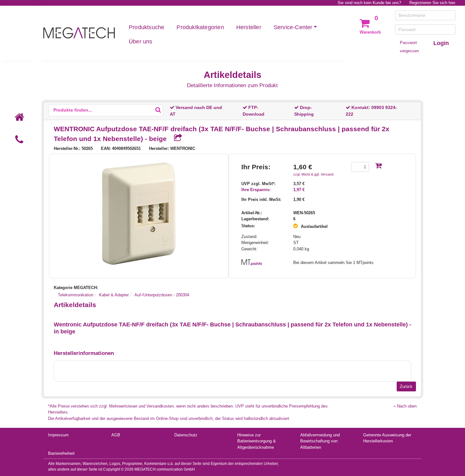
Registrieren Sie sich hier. (432, 2)
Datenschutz (185, 435)
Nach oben (406, 406)
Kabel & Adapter (114, 295)
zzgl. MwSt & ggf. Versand (313, 174)
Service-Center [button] (293, 27)
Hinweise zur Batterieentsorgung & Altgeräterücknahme (256, 441)
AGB (115, 435)
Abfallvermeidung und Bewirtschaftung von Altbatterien (320, 441)
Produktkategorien (200, 27)
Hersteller (248, 27)
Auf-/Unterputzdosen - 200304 (161, 295)
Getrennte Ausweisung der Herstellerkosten (387, 438)
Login (441, 43)
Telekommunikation (75, 295)
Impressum (58, 435)
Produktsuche (146, 27)
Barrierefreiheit (61, 453)
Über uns (140, 41)
